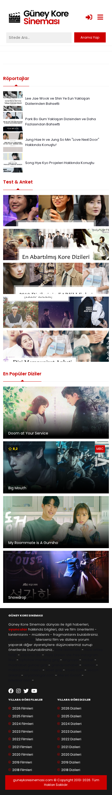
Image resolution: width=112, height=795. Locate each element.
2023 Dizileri (71, 731)
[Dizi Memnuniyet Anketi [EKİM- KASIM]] (56, 312)
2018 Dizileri (70, 769)
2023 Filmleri (22, 731)
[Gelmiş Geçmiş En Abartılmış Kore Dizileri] (56, 244)
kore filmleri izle (21, 639)
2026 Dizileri (71, 708)
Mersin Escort (69, 675)
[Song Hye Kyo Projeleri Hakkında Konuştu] (13, 163)
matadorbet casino (25, 670)
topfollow (26, 659)
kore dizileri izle (68, 649)
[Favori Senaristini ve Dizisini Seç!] (56, 210)
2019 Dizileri (70, 762)
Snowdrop (17, 597)
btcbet (88, 659)
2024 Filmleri (22, 723)
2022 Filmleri (22, 739)
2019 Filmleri (22, 762)
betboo (88, 665)
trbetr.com (75, 670)
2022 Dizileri (71, 739)
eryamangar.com (39, 675)
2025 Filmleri (22, 716)
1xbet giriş (54, 670)
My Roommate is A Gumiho (33, 542)
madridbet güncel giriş (27, 665)
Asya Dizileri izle (58, 654)
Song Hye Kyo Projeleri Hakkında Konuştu (59, 162)
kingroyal (70, 659)
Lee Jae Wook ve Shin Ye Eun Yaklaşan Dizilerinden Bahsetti (57, 101)
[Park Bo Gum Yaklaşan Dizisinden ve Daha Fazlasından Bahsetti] (13, 121)
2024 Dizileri (71, 723)
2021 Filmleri (22, 746)
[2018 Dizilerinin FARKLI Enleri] (56, 278)
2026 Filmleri (22, 708)
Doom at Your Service (28, 433)
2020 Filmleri (22, 754)
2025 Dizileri (71, 716)
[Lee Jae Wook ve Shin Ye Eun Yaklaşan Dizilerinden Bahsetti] (13, 101)
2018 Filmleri (22, 769)
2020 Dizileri (71, 754)
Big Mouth (17, 488)
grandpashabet (64, 665)
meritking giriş (47, 659)
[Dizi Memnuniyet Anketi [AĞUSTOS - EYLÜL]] (56, 346)
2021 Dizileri (70, 746)
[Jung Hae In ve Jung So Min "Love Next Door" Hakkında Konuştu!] (13, 142)
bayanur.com (19, 680)
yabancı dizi (31, 654)
